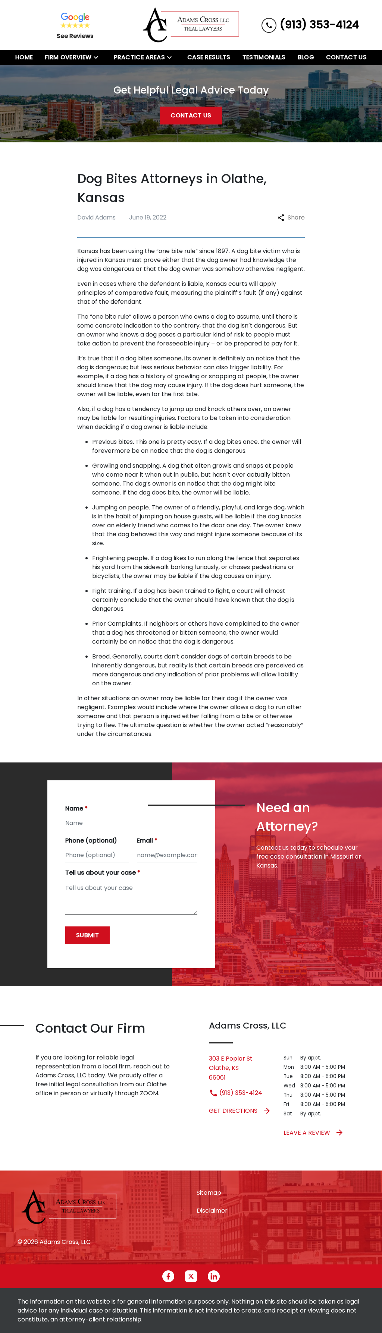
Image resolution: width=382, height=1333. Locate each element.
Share (296, 217)
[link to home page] (191, 25)
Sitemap (209, 1192)
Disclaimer (212, 1210)
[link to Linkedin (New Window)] (214, 1276)
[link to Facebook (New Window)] (168, 1276)
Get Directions (233, 1110)
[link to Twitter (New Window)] (191, 1276)
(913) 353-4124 (240, 1093)
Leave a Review (307, 1132)
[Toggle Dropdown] (98, 57)
